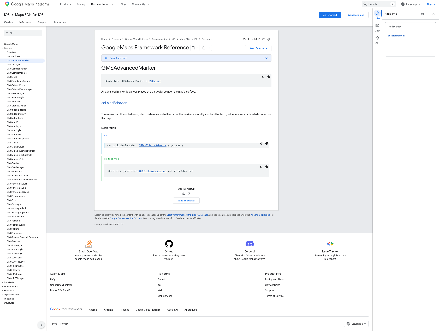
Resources (60, 22)
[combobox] (379, 4)
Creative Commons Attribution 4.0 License (187, 215)
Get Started (330, 14)
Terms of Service (274, 296)
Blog (123, 4)
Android (162, 279)
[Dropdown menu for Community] (149, 4)
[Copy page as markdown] (204, 48)
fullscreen (428, 14)
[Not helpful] (268, 39)
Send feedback (258, 48)
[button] (22, 48)
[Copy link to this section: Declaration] (119, 128)
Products (65, 4)
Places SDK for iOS (60, 290)
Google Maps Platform (136, 39)
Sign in (431, 4)
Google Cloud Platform (148, 309)
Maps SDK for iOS (29, 15)
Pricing (81, 4)
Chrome (108, 309)
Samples (42, 22)
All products (191, 309)
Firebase (124, 309)
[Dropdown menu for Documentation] (113, 4)
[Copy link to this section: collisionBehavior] (130, 103)
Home (104, 39)
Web (160, 290)
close (433, 14)
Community (138, 4)
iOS (7, 15)
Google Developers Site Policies (126, 218)
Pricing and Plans (274, 279)
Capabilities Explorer (61, 285)
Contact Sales (272, 285)
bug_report (422, 14)
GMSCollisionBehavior (153, 145)
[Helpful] (263, 39)
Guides (8, 22)
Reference (25, 22)
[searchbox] (23, 33)
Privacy (64, 323)
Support (269, 290)
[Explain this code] (263, 76)
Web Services (165, 296)
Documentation (100, 4)
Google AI (172, 309)
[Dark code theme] (268, 76)
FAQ (52, 279)
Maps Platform (36, 4)
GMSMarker (155, 81)
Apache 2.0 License (260, 215)
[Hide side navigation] (41, 324)
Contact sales (356, 14)
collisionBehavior (114, 103)
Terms (53, 323)
